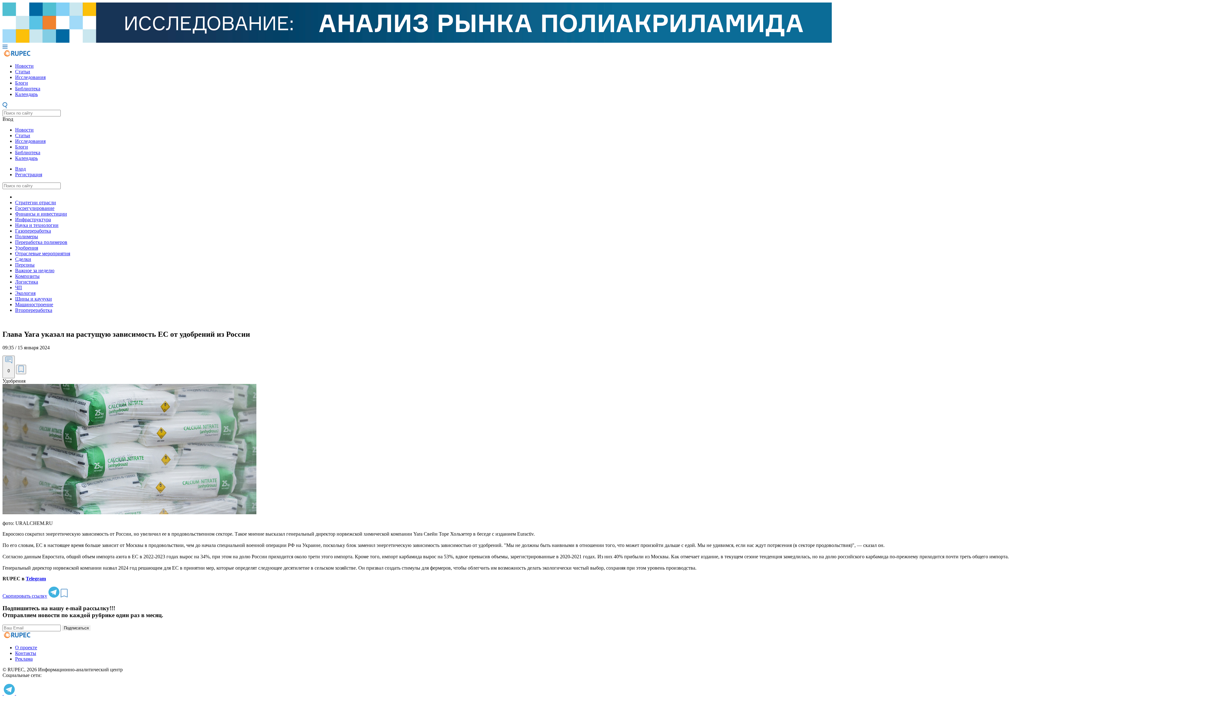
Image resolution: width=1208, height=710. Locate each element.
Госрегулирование (34, 208)
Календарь (26, 94)
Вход (8, 119)
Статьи (22, 71)
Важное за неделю (34, 270)
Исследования (30, 77)
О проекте (26, 647)
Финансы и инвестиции (41, 214)
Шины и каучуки (33, 298)
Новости (24, 66)
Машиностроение (34, 304)
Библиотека (27, 88)
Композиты (27, 276)
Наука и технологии (37, 225)
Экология (25, 293)
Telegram (36, 578)
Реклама (24, 659)
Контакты (25, 653)
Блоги (21, 83)
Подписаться (76, 628)
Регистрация (28, 174)
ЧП (18, 287)
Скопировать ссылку (25, 596)
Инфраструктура (33, 219)
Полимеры (26, 236)
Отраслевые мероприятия (42, 253)
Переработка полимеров (41, 242)
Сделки (23, 259)
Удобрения (26, 248)
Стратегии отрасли (35, 202)
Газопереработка (33, 231)
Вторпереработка (33, 310)
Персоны (25, 265)
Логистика (26, 282)
